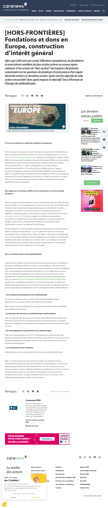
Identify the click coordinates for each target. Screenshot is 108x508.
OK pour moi (35, 497)
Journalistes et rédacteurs (65, 484)
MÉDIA (34, 11)
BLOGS (41, 11)
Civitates (33, 266)
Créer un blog (84, 5)
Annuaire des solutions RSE (65, 477)
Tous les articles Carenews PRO (35, 421)
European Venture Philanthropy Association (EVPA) (40, 279)
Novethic (83, 481)
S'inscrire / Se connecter (98, 5)
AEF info (83, 477)
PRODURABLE (85, 484)
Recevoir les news (72, 20)
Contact (58, 488)
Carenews (97, 120)
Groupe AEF (84, 474)
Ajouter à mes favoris (94, 96)
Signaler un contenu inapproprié (60, 391)
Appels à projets (85, 11)
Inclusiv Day (84, 488)
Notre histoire (36, 467)
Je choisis (13, 497)
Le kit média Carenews (88, 470)
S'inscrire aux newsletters (65, 481)
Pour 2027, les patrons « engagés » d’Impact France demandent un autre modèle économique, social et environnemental (92, 155)
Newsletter (73, 5)
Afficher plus (92, 182)
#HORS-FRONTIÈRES (12, 27)
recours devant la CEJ (16, 216)
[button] (4, 504)
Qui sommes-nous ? (38, 470)
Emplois (97, 11)
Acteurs (86, 120)
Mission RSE (84, 467)
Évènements (71, 11)
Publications (58, 11)
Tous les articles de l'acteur (92, 20)
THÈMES (48, 11)
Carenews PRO (13, 20)
